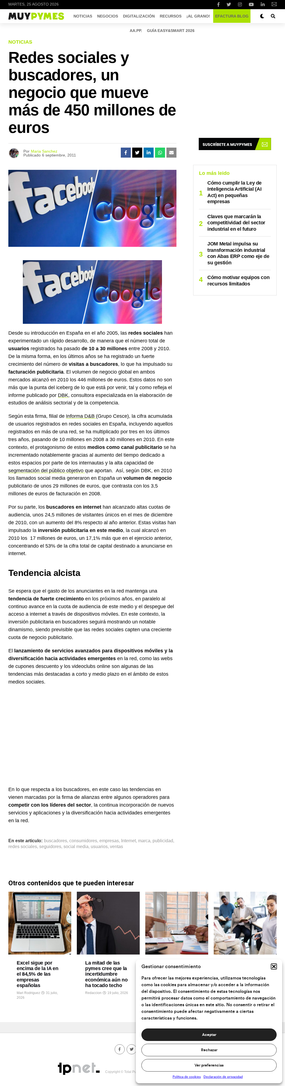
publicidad (163, 841)
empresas (109, 841)
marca (144, 841)
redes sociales (22, 846)
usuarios (99, 846)
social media (76, 846)
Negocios (107, 16)
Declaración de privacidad (223, 1076)
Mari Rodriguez (28, 993)
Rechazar (209, 1050)
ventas (116, 846)
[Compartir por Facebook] (126, 153)
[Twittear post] (137, 153)
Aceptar (209, 1035)
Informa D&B (81, 416)
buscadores (55, 841)
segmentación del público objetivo (46, 470)
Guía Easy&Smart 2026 (171, 30)
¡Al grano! (198, 16)
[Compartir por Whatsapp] (160, 153)
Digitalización (139, 16)
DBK (63, 395)
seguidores (50, 846)
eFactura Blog (232, 16)
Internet (128, 841)
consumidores (83, 841)
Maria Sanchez (44, 151)
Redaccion (93, 993)
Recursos (170, 16)
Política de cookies (187, 1076)
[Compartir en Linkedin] (149, 153)
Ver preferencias (209, 1065)
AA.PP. (136, 30)
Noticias (82, 16)
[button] (274, 966)
